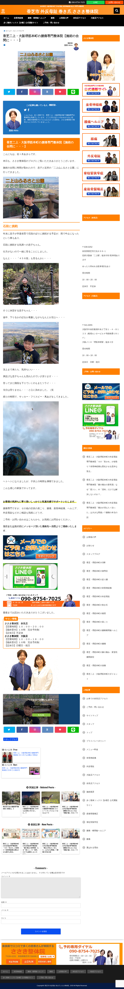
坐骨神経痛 (18, 18)
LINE (95, 2)
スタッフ (90, 724)
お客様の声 (63, 18)
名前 (4, 902)
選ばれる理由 (92, 848)
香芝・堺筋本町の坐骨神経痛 (99, 588)
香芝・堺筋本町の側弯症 (97, 571)
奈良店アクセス (79, 18)
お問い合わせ (114, 2)
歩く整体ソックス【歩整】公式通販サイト (21, 23)
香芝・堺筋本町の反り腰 (97, 579)
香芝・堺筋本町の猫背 (96, 613)
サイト (3, 918)
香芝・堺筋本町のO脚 (95, 562)
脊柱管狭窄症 (92, 822)
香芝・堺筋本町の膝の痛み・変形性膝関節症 (101, 654)
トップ (89, 732)
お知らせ (90, 546)
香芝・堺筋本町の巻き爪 (97, 605)
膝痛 (52, 18)
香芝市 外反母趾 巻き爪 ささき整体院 (62, 11)
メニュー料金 (92, 749)
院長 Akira (68, 45)
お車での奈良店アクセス (97, 699)
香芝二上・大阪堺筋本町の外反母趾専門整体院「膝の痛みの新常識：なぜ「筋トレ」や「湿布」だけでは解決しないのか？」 (101, 487)
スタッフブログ (10, 739)
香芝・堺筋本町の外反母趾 (98, 596)
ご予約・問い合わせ (51, 23)
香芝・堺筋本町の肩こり (97, 622)
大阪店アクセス (97, 18)
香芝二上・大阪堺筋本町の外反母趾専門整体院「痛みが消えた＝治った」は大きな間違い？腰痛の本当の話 (101, 510)
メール (4, 910)
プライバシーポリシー (96, 741)
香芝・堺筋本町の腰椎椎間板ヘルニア (101, 632)
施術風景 (90, 792)
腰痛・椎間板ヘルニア (37, 18)
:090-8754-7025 (78, 2)
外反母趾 (90, 766)
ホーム (6, 18)
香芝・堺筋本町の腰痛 (96, 644)
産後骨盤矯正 (92, 814)
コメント (5, 876)
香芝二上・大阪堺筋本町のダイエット (101, 676)
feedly (42, 715)
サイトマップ (92, 715)
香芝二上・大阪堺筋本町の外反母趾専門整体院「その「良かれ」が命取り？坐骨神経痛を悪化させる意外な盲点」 (101, 464)
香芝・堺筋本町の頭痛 (96, 665)
